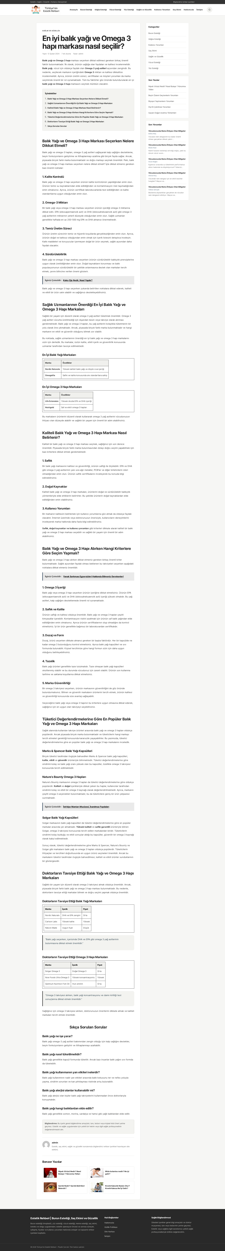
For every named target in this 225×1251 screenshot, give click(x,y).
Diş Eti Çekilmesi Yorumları (159, 107)
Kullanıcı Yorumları (162, 10)
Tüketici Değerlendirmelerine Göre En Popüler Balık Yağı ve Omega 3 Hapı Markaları (85, 117)
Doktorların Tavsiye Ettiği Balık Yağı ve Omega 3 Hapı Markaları (76, 121)
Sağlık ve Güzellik (144, 10)
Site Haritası (109, 1232)
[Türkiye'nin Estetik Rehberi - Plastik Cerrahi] (48, 9)
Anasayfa (74, 10)
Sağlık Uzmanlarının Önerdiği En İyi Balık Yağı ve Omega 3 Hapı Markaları (80, 103)
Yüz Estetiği (129, 10)
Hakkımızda (189, 10)
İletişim (199, 10)
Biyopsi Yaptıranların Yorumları (161, 101)
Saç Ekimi (177, 10)
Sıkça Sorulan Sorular (57, 126)
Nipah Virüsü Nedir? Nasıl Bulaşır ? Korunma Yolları (167, 88)
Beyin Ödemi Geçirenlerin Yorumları (163, 95)
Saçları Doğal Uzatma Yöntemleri (162, 113)
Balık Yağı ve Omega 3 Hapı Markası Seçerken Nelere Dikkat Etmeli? (78, 99)
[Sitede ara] (209, 9)
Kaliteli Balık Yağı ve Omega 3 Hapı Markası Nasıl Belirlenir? (74, 108)
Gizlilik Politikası (110, 1227)
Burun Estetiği (86, 10)
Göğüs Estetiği (101, 10)
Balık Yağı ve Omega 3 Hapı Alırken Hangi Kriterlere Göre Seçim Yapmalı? (80, 112)
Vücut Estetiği (115, 10)
